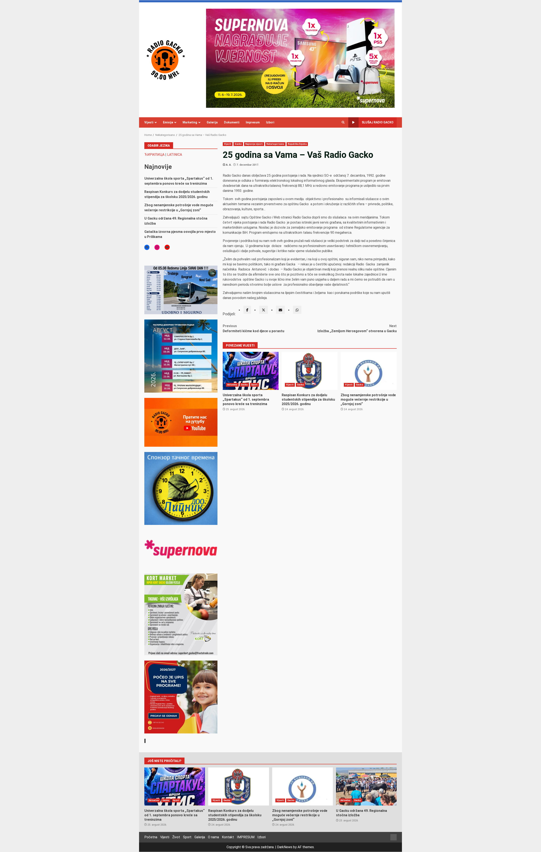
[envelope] (280, 310)
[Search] (343, 122)
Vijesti (148, 122)
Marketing (190, 122)
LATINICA (174, 155)
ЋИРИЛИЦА (154, 155)
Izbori (270, 122)
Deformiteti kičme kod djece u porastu (253, 328)
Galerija (212, 122)
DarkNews (284, 847)
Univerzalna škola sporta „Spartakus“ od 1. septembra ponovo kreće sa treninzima (251, 371)
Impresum (253, 122)
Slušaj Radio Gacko (377, 122)
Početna (150, 837)
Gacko (238, 144)
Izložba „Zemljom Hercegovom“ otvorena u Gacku (357, 328)
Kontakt (228, 837)
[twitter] (263, 310)
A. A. (229, 164)
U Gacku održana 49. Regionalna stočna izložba (366, 786)
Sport (254, 385)
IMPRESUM (245, 837)
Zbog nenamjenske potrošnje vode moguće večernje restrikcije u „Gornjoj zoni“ (368, 371)
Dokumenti (231, 122)
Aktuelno (232, 385)
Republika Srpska (297, 144)
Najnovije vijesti (254, 144)
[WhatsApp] (297, 310)
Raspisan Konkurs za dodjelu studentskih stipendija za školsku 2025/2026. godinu (309, 371)
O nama (213, 837)
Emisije (168, 122)
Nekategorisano (275, 144)
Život (176, 837)
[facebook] (247, 310)
